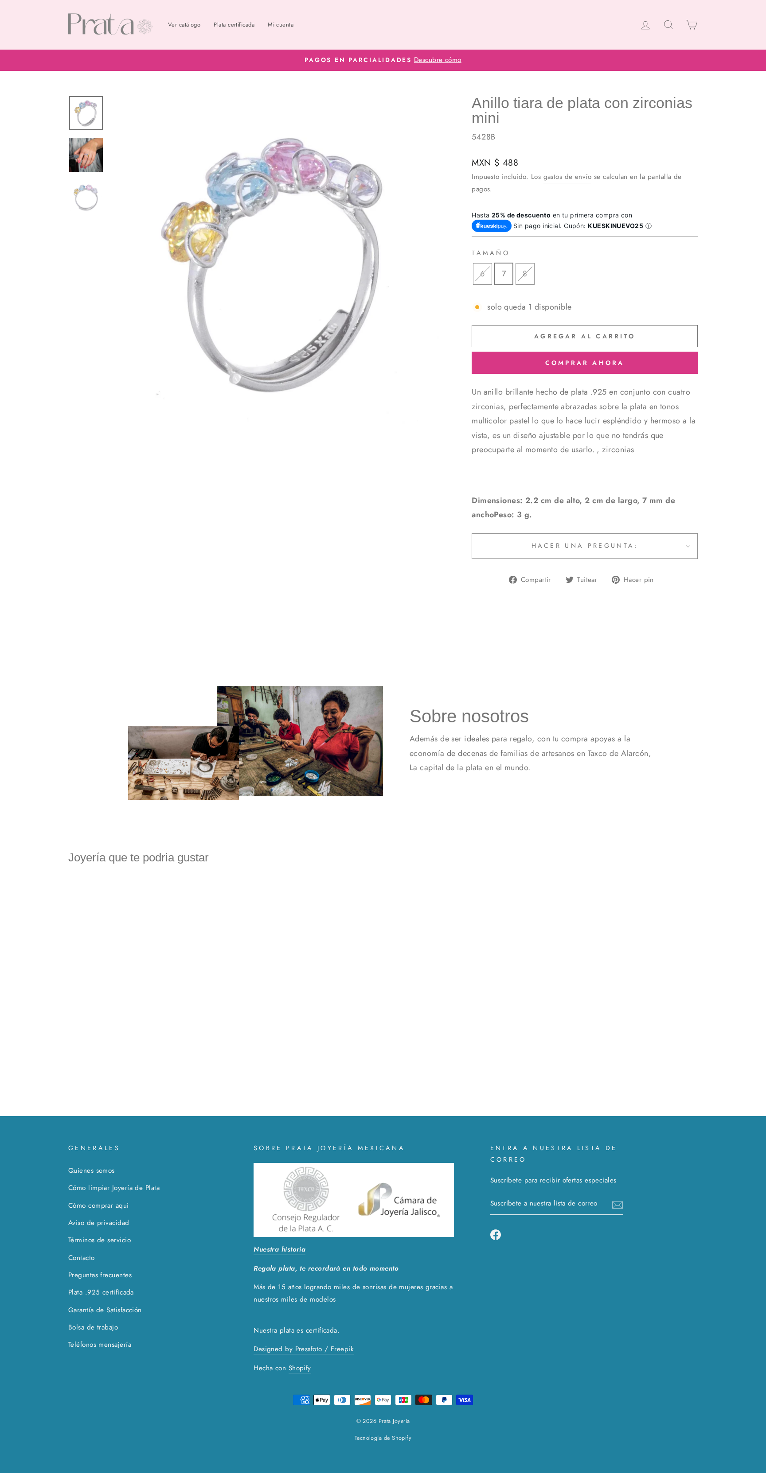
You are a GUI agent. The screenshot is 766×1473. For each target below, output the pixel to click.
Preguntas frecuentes (100, 1275)
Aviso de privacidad (98, 1223)
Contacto (81, 1258)
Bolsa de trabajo (93, 1327)
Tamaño (491, 252)
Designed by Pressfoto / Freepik (304, 1349)
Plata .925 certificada (101, 1292)
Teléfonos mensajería (99, 1344)
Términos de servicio (99, 1240)
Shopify (300, 1368)
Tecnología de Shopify (383, 1438)
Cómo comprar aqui (98, 1205)
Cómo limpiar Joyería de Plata (114, 1188)
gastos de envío (567, 177)
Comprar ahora (585, 362)
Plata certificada (234, 24)
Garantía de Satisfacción (105, 1310)
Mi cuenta (280, 24)
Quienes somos (91, 1170)
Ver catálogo (184, 24)
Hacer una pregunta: (585, 545)
